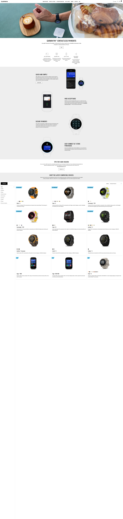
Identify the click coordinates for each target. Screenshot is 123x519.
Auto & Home (67, 1)
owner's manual (63, 178)
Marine (72, 1)
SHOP (61, 47)
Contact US (61, 169)
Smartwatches (45, 1)
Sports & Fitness (52, 1)
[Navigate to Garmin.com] (4, 1)
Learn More (39, 82)
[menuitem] (114, 1)
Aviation (76, 1)
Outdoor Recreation (60, 1)
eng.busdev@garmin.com (61, 166)
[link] (61, 20)
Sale (79, 1)
